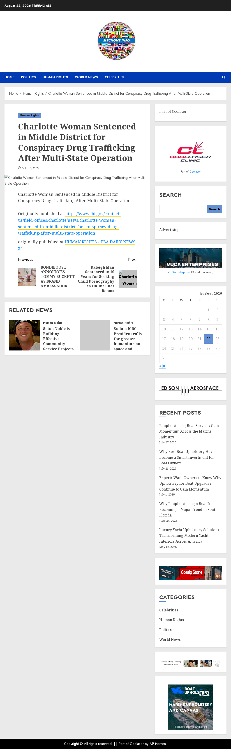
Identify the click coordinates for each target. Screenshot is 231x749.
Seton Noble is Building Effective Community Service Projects (58, 338)
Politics (28, 77)
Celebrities (114, 77)
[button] (223, 77)
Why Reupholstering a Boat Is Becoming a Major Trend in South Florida (188, 509)
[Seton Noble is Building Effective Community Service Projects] (24, 335)
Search (170, 195)
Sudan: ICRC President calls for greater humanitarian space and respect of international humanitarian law (128, 348)
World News (86, 77)
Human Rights (55, 77)
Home (9, 77)
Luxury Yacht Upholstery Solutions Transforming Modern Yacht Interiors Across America (189, 535)
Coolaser (195, 171)
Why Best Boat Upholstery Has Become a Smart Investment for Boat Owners (186, 457)
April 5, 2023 (31, 168)
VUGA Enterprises (179, 272)
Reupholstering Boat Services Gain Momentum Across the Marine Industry (189, 431)
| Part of (123, 743)
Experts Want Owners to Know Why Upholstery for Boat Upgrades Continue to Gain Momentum (190, 483)
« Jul (162, 366)
